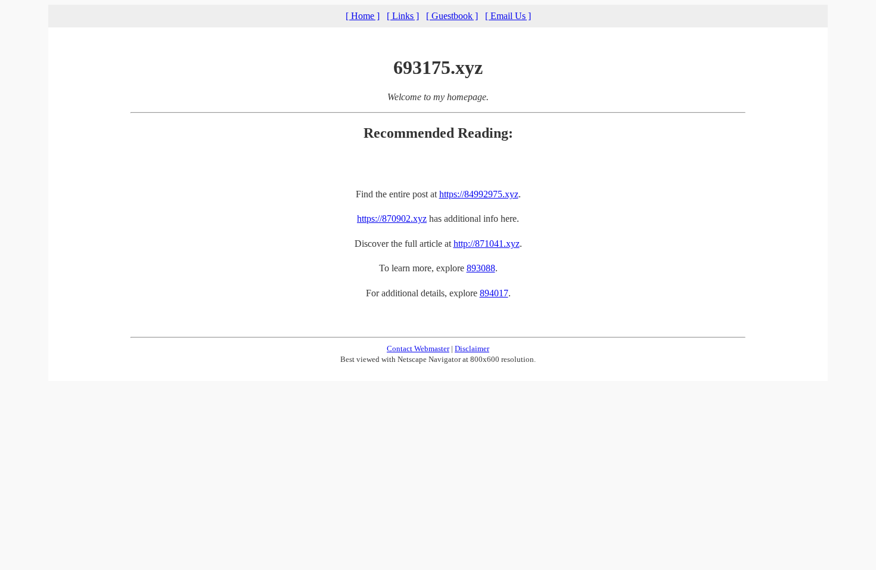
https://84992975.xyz (478, 194)
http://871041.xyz (486, 243)
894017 (494, 293)
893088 (481, 268)
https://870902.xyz (392, 218)
